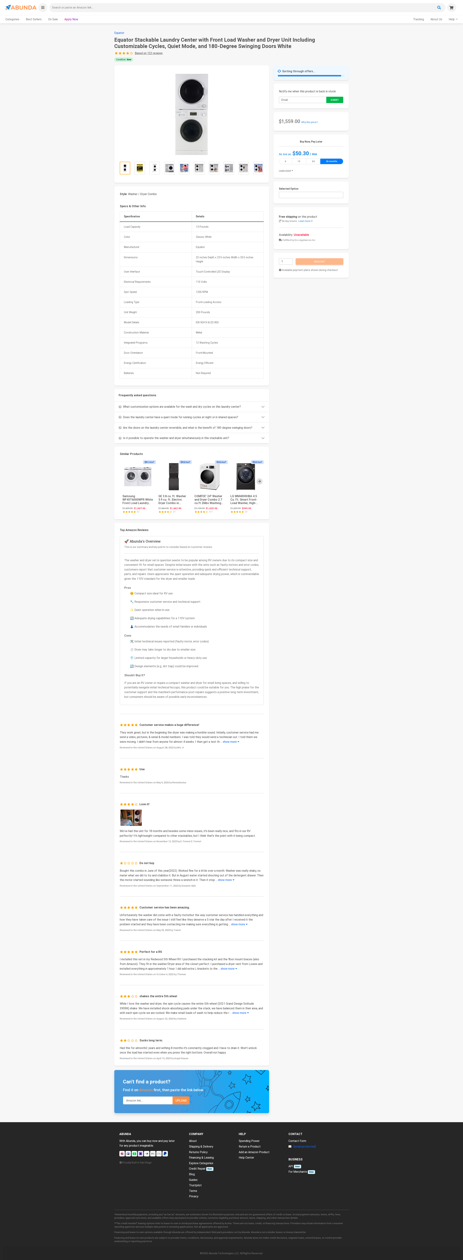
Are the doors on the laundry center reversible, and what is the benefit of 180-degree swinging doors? (187, 427)
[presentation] (259, 481)
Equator (119, 33)
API (290, 1166)
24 (313, 161)
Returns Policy (198, 1152)
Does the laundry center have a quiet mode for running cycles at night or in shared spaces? (180, 417)
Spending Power (249, 1141)
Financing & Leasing (201, 1157)
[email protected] (305, 1146)
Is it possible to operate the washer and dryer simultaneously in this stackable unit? (176, 438)
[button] (42, 7)
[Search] (439, 7)
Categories (12, 19)
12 (299, 161)
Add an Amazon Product (254, 1152)
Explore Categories (201, 1163)
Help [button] (452, 19)
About (193, 1141)
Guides (193, 1180)
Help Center (246, 1157)
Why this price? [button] (309, 122)
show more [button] (230, 741)
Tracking (418, 19)
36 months (331, 161)
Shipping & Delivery (201, 1146)
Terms (193, 1191)
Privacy (193, 1196)
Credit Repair (197, 1168)
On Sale (53, 19)
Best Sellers (34, 19)
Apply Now (71, 19)
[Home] (21, 8)
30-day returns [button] (296, 221)
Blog (192, 1174)
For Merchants (297, 1171)
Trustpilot (195, 1185)
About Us (436, 19)
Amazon (146, 1090)
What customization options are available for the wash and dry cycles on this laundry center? (182, 406)
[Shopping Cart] (451, 7)
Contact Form (297, 1141)
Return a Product (250, 1146)
